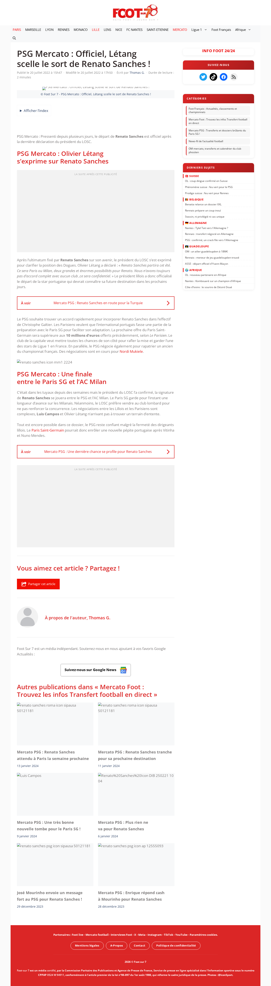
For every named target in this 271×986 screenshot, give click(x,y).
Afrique (240, 29)
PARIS (17, 29)
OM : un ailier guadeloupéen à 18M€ (206, 251)
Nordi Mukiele (131, 351)
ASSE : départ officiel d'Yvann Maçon (206, 263)
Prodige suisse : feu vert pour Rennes (207, 193)
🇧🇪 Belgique (194, 199)
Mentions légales (87, 945)
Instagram (155, 935)
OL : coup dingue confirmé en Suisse (206, 180)
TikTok (168, 935)
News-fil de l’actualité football (206, 141)
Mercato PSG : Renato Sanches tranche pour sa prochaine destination (135, 755)
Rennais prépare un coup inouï (203, 210)
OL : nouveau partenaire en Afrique (205, 274)
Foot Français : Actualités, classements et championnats (213, 110)
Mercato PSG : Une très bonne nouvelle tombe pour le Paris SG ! (48, 825)
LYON (49, 29)
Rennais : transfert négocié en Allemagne (209, 234)
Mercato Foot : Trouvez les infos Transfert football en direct (218, 121)
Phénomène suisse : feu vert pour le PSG (209, 187)
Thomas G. (99, 618)
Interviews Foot (121, 935)
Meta (141, 935)
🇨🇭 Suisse (192, 176)
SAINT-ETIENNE (158, 29)
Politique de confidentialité (176, 945)
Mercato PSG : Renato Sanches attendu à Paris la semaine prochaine (53, 755)
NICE (118, 29)
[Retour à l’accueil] (135, 12)
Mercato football (97, 935)
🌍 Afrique (193, 270)
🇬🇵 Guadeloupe (197, 246)
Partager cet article (41, 584)
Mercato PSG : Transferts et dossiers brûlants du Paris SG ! (217, 132)
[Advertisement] (95, 212)
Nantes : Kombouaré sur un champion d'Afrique (213, 281)
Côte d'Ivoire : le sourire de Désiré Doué (208, 287)
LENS (107, 29)
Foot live (77, 935)
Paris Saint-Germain (48, 430)
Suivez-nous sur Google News (91, 669)
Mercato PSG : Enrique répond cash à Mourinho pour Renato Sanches (131, 896)
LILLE (96, 29)
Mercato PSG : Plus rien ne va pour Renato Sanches (123, 825)
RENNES (63, 29)
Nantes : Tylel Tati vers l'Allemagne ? (206, 227)
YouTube (181, 935)
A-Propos (116, 945)
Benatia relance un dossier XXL (203, 204)
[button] (14, 38)
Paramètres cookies (203, 935)
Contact (139, 945)
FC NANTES (134, 29)
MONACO (81, 29)
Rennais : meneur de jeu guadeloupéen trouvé (212, 257)
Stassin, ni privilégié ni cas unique (204, 216)
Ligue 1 (196, 29)
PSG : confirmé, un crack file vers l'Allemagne (211, 240)
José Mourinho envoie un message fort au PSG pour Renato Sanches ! (50, 896)
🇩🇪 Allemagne (196, 223)
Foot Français (221, 29)
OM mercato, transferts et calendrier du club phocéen (215, 150)
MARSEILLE (33, 29)
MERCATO (180, 29)
